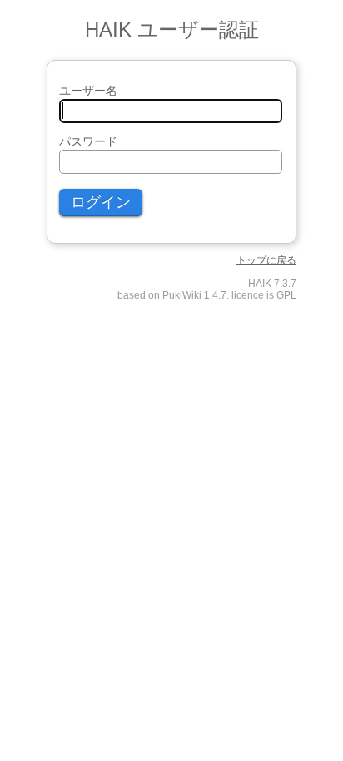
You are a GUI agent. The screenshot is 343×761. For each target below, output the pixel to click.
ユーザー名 (88, 90)
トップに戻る (266, 260)
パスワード (88, 141)
